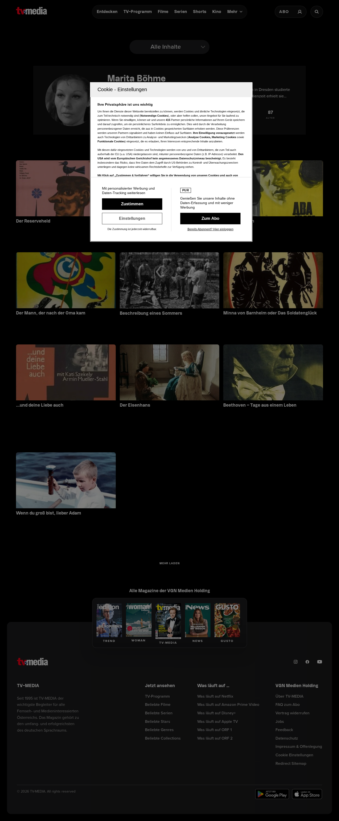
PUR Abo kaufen (210, 218)
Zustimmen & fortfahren (132, 204)
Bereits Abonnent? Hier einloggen (211, 229)
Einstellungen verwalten (132, 218)
